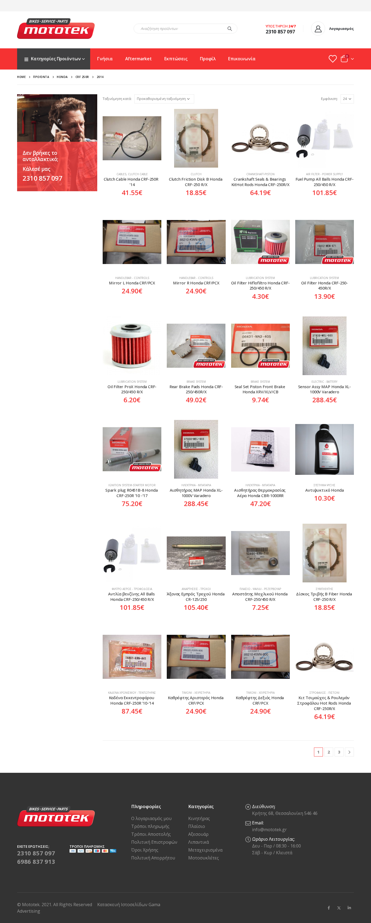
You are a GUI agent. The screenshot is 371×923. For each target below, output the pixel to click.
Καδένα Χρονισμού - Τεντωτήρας (132, 693)
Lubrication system (260, 278)
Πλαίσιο (196, 826)
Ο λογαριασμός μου (151, 818)
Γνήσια (104, 59)
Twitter (339, 908)
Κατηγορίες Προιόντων (56, 59)
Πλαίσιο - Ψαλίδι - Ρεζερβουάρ (260, 589)
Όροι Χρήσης (144, 850)
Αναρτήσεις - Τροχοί (196, 589)
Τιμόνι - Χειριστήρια (196, 693)
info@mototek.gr (269, 830)
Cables (121, 174)
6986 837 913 (36, 861)
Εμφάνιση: (329, 98)
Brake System (196, 382)
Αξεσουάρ (198, 834)
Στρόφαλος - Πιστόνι (324, 693)
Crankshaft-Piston (260, 174)
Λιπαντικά (198, 842)
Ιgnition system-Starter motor (132, 485)
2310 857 (276, 31)
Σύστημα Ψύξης (324, 485)
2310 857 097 (42, 178)
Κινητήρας (199, 818)
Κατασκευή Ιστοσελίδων (123, 905)
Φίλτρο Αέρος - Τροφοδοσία (132, 589)
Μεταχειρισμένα (205, 850)
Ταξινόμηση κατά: (117, 98)
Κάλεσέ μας (36, 168)
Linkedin (349, 908)
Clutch (196, 174)
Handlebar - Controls (132, 278)
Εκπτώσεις (175, 59)
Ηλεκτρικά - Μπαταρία (196, 485)
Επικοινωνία (242, 59)
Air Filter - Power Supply (324, 174)
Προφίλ (208, 59)
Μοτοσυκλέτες (203, 858)
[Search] (229, 28)
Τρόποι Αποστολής (151, 834)
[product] (132, 138)
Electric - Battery (324, 382)
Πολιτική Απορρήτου (153, 858)
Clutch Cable (138, 174)
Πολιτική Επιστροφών (154, 842)
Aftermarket (138, 59)
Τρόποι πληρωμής (150, 826)
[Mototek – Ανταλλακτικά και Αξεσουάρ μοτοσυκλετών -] (56, 28)
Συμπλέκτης (324, 589)
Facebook (329, 908)
